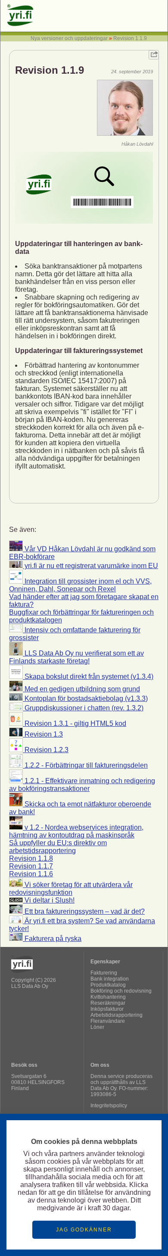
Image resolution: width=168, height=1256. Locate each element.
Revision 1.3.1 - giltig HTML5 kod (74, 723)
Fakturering (103, 973)
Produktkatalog (108, 985)
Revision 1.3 (43, 734)
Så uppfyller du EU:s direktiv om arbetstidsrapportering (58, 846)
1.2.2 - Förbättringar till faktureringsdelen (85, 765)
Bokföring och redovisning (121, 991)
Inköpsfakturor (107, 1009)
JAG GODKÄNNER (84, 1230)
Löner (97, 1027)
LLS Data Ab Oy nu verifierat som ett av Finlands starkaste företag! (76, 657)
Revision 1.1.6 (31, 874)
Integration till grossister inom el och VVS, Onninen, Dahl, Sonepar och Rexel (80, 585)
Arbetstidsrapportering (116, 1015)
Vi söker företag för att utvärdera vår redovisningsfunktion (71, 888)
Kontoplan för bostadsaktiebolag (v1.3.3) (85, 698)
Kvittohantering (108, 997)
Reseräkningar (107, 1003)
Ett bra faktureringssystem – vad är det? (84, 911)
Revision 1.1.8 (31, 858)
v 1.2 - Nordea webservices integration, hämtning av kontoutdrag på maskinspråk (76, 831)
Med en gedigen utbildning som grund (81, 689)
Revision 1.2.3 (45, 749)
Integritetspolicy (108, 1106)
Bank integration (109, 979)
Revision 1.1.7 (31, 866)
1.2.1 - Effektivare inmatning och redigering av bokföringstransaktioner (82, 784)
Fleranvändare (107, 1021)
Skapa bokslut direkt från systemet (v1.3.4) (88, 676)
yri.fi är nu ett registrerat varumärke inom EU (90, 565)
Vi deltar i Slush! (49, 900)
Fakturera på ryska (52, 938)
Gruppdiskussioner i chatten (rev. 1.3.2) (83, 708)
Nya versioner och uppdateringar (69, 38)
